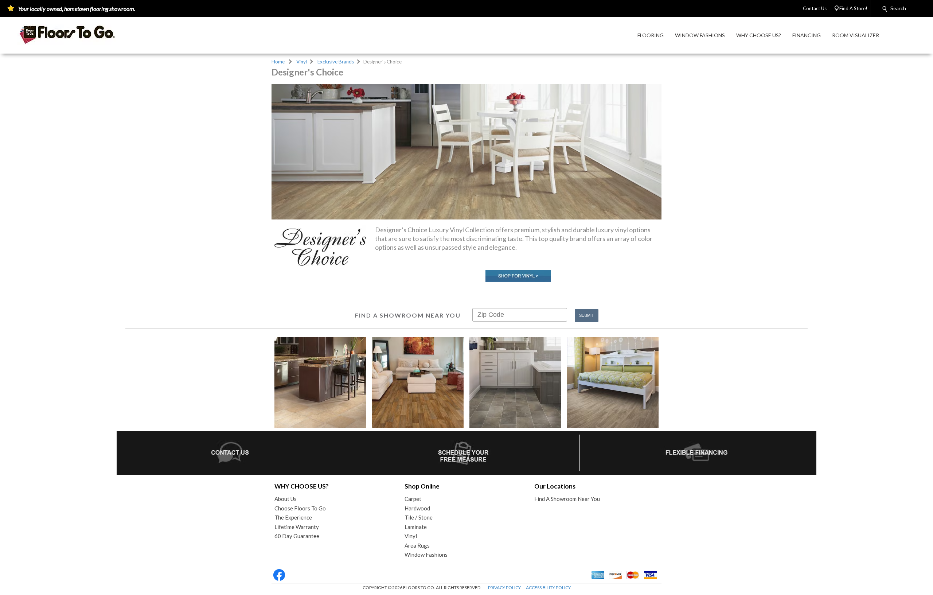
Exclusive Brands (335, 62)
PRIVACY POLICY (504, 587)
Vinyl (301, 62)
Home (278, 62)
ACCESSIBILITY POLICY (548, 587)
